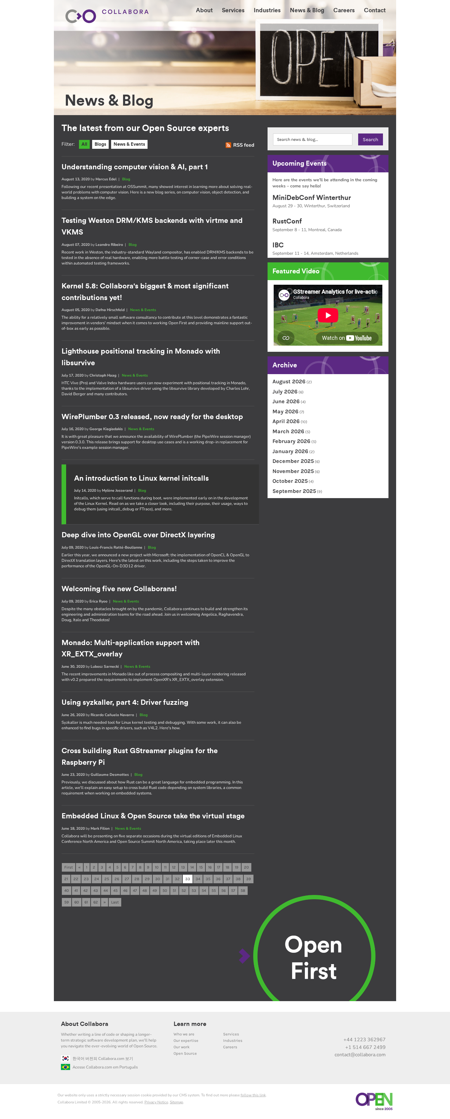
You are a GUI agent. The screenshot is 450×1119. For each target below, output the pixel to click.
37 (228, 879)
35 (208, 879)
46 (125, 890)
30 (157, 879)
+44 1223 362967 (364, 1039)
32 (177, 879)
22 (75, 879)
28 (136, 879)
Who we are (184, 1034)
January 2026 (290, 451)
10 (157, 867)
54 (204, 890)
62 (95, 902)
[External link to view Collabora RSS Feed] (379, 1026)
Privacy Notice (156, 1102)
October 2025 (290, 481)
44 (105, 890)
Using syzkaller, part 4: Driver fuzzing (125, 702)
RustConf (287, 221)
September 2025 (294, 491)
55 (214, 890)
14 (192, 867)
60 (76, 902)
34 (198, 879)
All (84, 144)
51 (174, 890)
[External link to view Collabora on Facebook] (367, 1026)
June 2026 (286, 401)
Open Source (185, 1053)
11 (165, 867)
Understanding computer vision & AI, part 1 (135, 167)
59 (66, 902)
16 (210, 867)
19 (236, 867)
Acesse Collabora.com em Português (105, 1067)
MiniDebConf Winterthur (311, 197)
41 (76, 890)
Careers (230, 1047)
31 (167, 879)
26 (116, 879)
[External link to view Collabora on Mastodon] (341, 1026)
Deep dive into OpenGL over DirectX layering (138, 535)
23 (86, 879)
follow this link (253, 1095)
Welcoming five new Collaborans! (119, 589)
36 (218, 879)
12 (174, 867)
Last (115, 902)
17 (218, 867)
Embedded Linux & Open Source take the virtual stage (153, 816)
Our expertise (186, 1040)
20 (246, 867)
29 (147, 879)
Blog (126, 179)
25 (106, 879)
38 (238, 879)
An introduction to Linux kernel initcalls (141, 478)
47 (135, 890)
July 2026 (285, 391)
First (68, 867)
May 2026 (285, 411)
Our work (181, 1047)
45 (115, 890)
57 (233, 890)
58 (243, 890)
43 (95, 890)
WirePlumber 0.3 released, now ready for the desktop (152, 417)
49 (154, 890)
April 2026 (286, 421)
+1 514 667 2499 (365, 1047)
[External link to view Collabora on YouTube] (328, 1026)
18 (227, 867)
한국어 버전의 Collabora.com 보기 (103, 1058)
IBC (278, 245)
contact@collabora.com (360, 1054)
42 (85, 890)
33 (187, 879)
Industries (232, 1040)
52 (184, 890)
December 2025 (293, 461)
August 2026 (289, 381)
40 (66, 890)
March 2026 (288, 431)
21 (66, 879)
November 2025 (293, 471)
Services (231, 1034)
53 (194, 890)
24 (96, 879)
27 (127, 879)
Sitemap (176, 1102)
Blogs (100, 144)
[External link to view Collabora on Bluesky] (354, 1026)
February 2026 (291, 441)
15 (201, 867)
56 (223, 890)
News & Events (129, 144)
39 (248, 879)
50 (165, 890)
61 (86, 902)
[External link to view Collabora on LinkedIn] (315, 1026)
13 (183, 867)
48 (144, 890)
